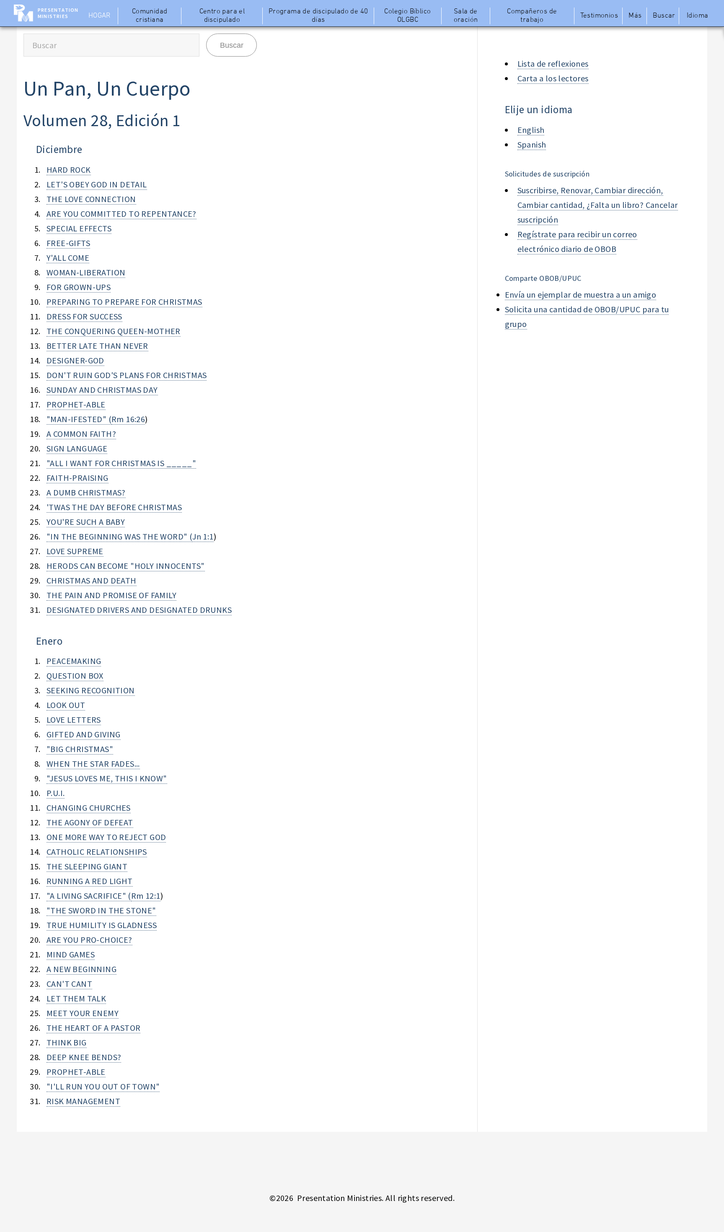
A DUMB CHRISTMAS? (86, 492)
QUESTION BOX (75, 675)
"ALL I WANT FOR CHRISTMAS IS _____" (121, 463)
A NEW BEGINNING (81, 969)
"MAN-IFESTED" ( (79, 419)
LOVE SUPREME (75, 551)
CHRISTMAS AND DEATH (92, 580)
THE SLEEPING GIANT (87, 866)
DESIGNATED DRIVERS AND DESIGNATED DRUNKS (139, 609)
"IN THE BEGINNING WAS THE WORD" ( (119, 536)
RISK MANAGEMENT (83, 1101)
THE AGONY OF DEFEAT (90, 822)
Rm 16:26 (128, 419)
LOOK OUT (66, 705)
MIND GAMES (71, 954)
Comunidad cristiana (150, 16)
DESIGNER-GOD (75, 360)
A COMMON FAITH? (81, 433)
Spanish (531, 144)
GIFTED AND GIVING (84, 734)
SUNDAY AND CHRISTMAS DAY (102, 389)
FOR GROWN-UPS (79, 287)
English (531, 129)
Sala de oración (466, 16)
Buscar (664, 16)
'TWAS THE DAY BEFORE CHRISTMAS (114, 507)
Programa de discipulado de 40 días (318, 16)
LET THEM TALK (76, 998)
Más (634, 16)
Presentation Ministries (58, 13)
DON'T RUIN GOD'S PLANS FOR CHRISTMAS (127, 375)
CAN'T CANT (69, 983)
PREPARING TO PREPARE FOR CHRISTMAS (124, 301)
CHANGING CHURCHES (89, 807)
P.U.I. (56, 793)
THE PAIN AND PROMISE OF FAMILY (111, 595)
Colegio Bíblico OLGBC (407, 16)
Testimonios (599, 16)
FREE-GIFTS (68, 243)
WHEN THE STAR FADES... (93, 763)
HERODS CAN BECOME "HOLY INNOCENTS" (126, 565)
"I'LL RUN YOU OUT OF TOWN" (103, 1086)
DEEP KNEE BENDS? (84, 1057)
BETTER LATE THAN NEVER (97, 345)
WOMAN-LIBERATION (86, 272)
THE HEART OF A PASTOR (93, 1027)
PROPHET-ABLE (76, 404)
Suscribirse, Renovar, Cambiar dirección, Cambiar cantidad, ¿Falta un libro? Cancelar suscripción (597, 205)
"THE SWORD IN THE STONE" (101, 910)
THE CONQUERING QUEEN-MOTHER (114, 331)
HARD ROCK (69, 169)
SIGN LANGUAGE (77, 448)
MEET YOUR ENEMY (83, 1013)
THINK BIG (67, 1042)
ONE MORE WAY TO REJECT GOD (106, 837)
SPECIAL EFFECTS (79, 228)
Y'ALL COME (68, 257)
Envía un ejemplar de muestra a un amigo (581, 294)
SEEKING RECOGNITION (91, 690)
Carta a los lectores (553, 78)
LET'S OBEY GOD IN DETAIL (97, 184)
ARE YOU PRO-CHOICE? (89, 939)
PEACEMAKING (74, 661)
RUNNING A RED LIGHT (90, 881)
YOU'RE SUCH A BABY (86, 521)
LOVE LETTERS (74, 719)
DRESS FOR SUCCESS (84, 316)
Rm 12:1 (145, 895)
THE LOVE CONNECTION (91, 199)
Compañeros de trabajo (532, 16)
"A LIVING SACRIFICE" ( (89, 895)
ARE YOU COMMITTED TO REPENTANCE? (122, 213)
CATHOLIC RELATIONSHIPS (97, 851)
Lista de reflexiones (553, 63)
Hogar (99, 16)
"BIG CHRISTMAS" (80, 749)
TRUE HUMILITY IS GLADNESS (102, 925)
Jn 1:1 (202, 536)
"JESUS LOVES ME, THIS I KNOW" (107, 778)
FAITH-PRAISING (78, 477)
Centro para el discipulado (222, 16)
